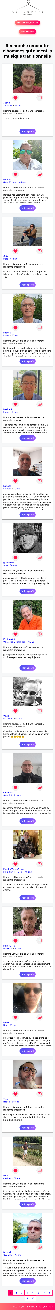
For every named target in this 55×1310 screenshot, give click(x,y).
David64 (7, 409)
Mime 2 (7, 486)
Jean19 (7, 102)
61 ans (17, 795)
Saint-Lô (7, 795)
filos (5, 1175)
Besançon (8, 718)
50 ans (18, 718)
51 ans (13, 258)
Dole (5, 258)
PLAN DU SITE (33, 1306)
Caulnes (7, 1178)
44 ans (22, 182)
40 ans (28, 871)
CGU (21, 1306)
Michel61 (7, 332)
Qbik (5, 256)
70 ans (16, 488)
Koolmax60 (9, 639)
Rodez (6, 1101)
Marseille (7, 948)
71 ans (31, 642)
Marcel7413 (9, 945)
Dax (5, 1025)
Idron (6, 412)
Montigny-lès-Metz (13, 871)
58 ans (15, 1101)
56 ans (18, 105)
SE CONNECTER (27, 32)
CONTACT (48, 1306)
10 (33, 1298)
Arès (5, 565)
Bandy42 (7, 179)
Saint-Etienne (10, 182)
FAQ (15, 1306)
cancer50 (8, 792)
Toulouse (7, 105)
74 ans (13, 565)
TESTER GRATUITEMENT (27, 23)
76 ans (14, 412)
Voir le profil (27, 131)
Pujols (6, 335)
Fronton (7, 488)
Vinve (6, 715)
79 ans (18, 1255)
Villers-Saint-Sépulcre (14, 642)
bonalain (7, 1252)
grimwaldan (9, 562)
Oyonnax (7, 1255)
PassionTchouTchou (13, 869)
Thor (5, 1099)
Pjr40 (6, 1022)
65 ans (15, 335)
